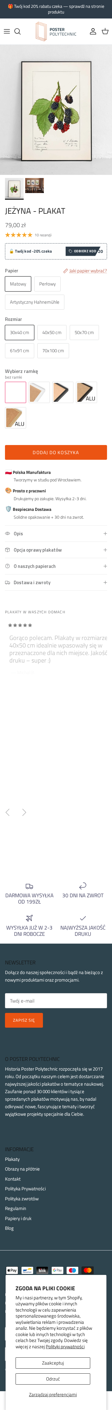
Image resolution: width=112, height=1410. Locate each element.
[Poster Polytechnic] (56, 31)
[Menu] (7, 31)
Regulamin (15, 1208)
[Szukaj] (20, 31)
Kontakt (13, 1178)
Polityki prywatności (65, 1346)
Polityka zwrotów (22, 1198)
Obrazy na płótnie (22, 1168)
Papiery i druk (18, 1218)
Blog (9, 1228)
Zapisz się (24, 1020)
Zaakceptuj (53, 1362)
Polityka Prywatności (25, 1188)
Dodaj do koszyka (56, 452)
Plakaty (12, 1159)
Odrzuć (53, 1378)
